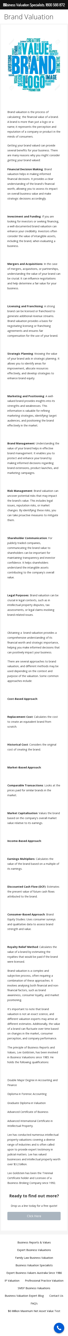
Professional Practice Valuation (44, 1280)
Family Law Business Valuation (34, 1257)
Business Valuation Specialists (34, 1265)
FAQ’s (34, 1303)
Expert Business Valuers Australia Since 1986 (34, 1273)
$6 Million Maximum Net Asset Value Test (34, 1311)
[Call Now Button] (59, 1328)
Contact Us (56, 1295)
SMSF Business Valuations (34, 1288)
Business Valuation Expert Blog (24, 1295)
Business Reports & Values (34, 1242)
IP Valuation (12, 1280)
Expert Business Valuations (34, 1250)
